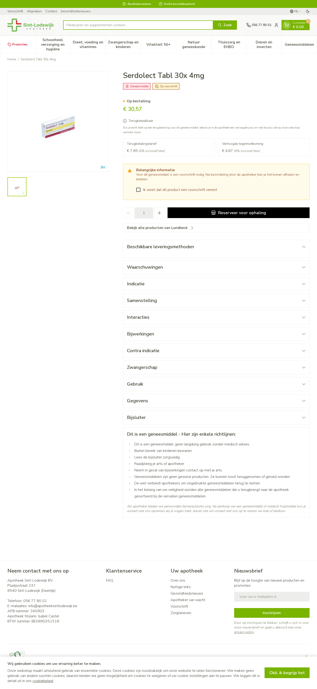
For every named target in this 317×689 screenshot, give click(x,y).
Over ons (178, 580)
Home (11, 59)
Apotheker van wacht (188, 599)
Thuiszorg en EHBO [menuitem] (232, 44)
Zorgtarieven (181, 612)
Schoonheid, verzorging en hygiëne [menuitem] (55, 44)
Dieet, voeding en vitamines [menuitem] (89, 44)
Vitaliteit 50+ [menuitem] (161, 45)
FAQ (109, 580)
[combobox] (138, 25)
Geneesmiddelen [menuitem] (301, 45)
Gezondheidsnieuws (76, 11)
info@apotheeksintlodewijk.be (52, 606)
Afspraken (34, 11)
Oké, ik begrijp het (287, 673)
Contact (51, 11)
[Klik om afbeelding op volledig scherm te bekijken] (58, 121)
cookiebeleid (42, 680)
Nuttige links (181, 586)
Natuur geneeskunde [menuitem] (196, 44)
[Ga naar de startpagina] (30, 25)
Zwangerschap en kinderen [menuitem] (124, 44)
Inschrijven (272, 612)
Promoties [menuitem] (20, 44)
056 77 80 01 (35, 600)
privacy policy (244, 632)
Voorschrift (15, 11)
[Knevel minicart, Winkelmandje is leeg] (286, 25)
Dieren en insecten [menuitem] (268, 44)
